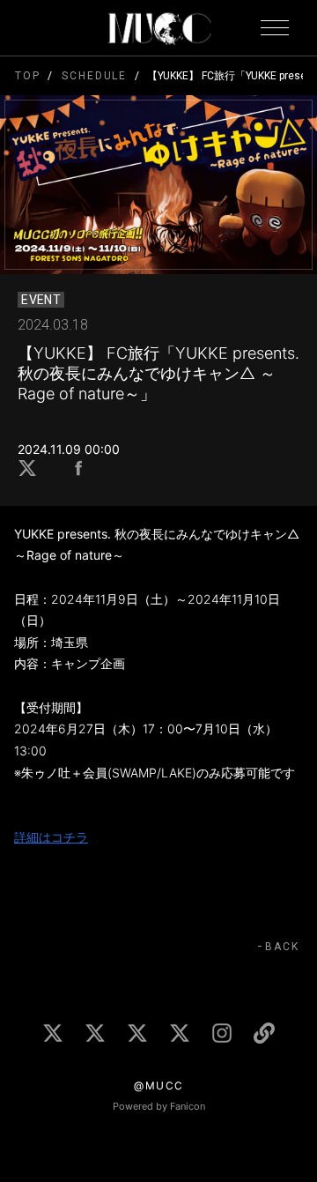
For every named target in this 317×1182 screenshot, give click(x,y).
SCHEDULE (94, 76)
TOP (28, 76)
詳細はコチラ (51, 836)
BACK (282, 946)
